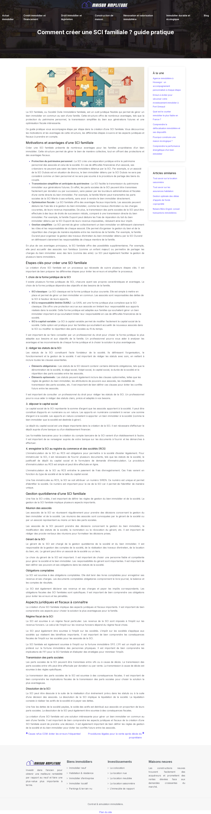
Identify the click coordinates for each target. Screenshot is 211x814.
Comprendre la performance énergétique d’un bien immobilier (166, 150)
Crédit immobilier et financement (35, 17)
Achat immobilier (8, 17)
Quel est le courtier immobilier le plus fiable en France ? (165, 115)
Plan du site (105, 812)
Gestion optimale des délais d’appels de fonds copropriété (166, 200)
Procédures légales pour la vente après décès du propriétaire (115, 735)
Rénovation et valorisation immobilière (138, 17)
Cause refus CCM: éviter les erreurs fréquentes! (54, 733)
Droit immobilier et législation (71, 17)
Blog (206, 15)
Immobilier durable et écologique (178, 17)
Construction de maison (104, 17)
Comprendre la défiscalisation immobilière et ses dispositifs (166, 128)
